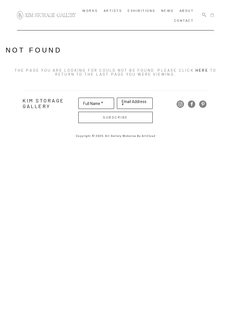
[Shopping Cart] (212, 15)
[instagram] (180, 104)
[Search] (204, 15)
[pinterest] (202, 104)
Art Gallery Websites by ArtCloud (130, 135)
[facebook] (191, 104)
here (202, 70)
